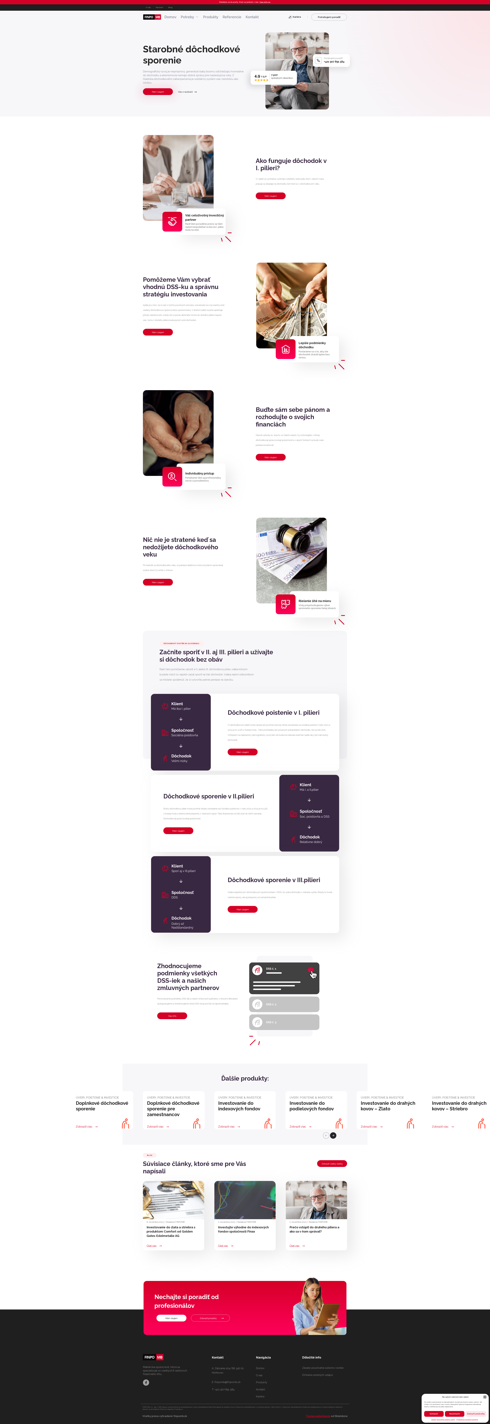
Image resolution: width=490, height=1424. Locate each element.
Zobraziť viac (84, 1126)
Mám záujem (158, 92)
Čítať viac (152, 1245)
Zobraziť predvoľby (476, 1414)
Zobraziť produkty (208, 1318)
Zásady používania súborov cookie (443, 1419)
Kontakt (252, 17)
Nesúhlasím (454, 1414)
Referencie (232, 17)
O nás (148, 7)
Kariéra (260, 1396)
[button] (485, 1397)
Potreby (187, 17)
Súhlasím (434, 1414)
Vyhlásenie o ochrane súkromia (467, 1419)
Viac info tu (265, 2)
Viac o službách (185, 92)
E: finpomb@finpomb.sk (226, 1382)
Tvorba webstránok (318, 1416)
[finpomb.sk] (152, 17)
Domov (170, 17)
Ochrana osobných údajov (317, 1374)
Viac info (172, 1016)
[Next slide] (333, 1135)
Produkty (210, 17)
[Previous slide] (326, 1135)
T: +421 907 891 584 (223, 1389)
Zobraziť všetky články (332, 1164)
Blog (170, 7)
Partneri (159, 7)
